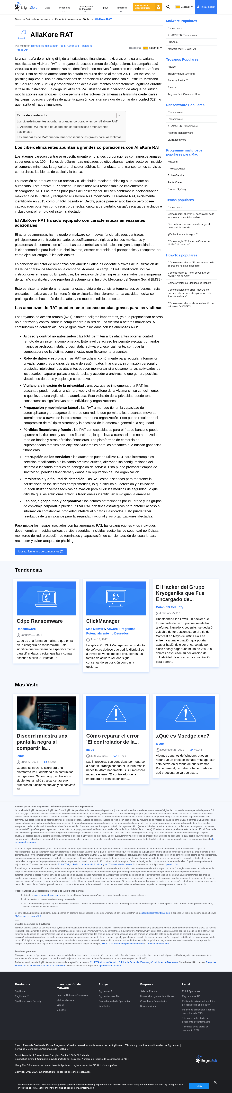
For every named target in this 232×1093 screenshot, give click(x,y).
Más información (85, 1087)
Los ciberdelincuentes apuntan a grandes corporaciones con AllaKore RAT (67, 121)
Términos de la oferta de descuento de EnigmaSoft (196, 1020)
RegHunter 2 (22, 996)
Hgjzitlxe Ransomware (180, 132)
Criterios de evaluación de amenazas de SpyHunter (95, 1045)
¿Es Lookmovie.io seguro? (183, 234)
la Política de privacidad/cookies (86, 864)
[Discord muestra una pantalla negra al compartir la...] (46, 713)
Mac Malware (95, 629)
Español (185, 6)
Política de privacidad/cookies (129, 944)
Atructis (172, 87)
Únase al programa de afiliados (157, 996)
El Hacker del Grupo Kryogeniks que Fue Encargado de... (180, 593)
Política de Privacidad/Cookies (134, 962)
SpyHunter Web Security (28, 1001)
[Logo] (26, 6)
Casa (47, 7)
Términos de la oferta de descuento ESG (195, 1028)
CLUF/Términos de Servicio (103, 962)
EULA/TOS (63, 864)
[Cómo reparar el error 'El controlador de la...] (116, 713)
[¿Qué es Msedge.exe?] (185, 713)
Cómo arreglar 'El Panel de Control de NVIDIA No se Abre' (189, 243)
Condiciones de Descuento (164, 962)
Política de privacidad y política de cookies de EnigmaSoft (198, 1003)
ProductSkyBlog (177, 189)
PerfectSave (175, 182)
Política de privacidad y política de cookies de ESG (198, 1011)
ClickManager (103, 621)
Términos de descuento (157, 944)
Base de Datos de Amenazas (32, 19)
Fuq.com (173, 41)
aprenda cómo (172, 864)
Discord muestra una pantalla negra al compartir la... (42, 742)
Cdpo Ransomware (40, 621)
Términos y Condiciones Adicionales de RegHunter (42, 1048)
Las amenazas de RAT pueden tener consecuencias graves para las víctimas (69, 137)
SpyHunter (20, 991)
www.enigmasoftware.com (46, 895)
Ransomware (175, 112)
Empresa (122, 7)
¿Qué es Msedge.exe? (182, 736)
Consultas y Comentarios (153, 1001)
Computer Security (169, 607)
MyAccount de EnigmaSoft (28, 916)
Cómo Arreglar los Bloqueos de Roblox (189, 282)
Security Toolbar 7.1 (179, 80)
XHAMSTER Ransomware (183, 35)
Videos (60, 1005)
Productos (64, 7)
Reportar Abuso (148, 1006)
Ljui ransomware (177, 139)
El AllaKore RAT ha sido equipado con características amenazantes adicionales (62, 129)
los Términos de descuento (118, 864)
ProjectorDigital (176, 168)
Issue (20, 756)
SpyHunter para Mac (110, 996)
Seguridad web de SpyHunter (114, 1001)
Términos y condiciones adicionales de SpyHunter (152, 1045)
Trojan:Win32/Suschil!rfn (181, 73)
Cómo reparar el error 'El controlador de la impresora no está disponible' (191, 215)
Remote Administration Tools (72, 19)
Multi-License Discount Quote (142, 6)
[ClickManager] (116, 598)
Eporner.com (175, 28)
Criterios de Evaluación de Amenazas (47, 965)
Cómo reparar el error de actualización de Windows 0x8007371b (191, 305)
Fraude (172, 66)
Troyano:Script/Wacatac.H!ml (184, 94)
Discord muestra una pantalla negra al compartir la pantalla (189, 226)
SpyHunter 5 (105, 991)
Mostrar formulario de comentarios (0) (40, 551)
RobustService (176, 175)
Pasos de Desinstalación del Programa (44, 1045)
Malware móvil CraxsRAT (182, 48)
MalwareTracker (65, 1000)
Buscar (168, 6)
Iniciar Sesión (208, 6)
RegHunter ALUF (191, 996)
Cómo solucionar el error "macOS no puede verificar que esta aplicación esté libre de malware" (189, 293)
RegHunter (104, 1006)
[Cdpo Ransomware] (46, 598)
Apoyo (105, 7)
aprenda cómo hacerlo (110, 965)
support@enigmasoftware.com (155, 913)
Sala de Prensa (148, 991)
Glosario (61, 1009)
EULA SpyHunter (191, 991)
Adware (112, 629)
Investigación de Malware (86, 7)
